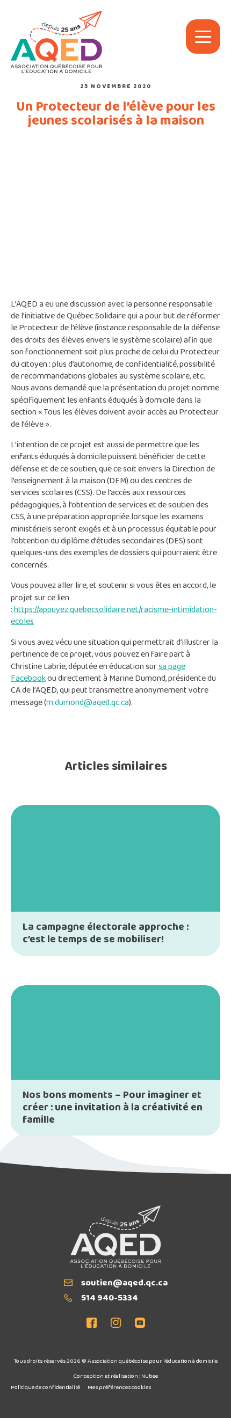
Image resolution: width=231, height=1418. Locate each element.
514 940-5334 (109, 1298)
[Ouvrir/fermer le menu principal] (203, 36)
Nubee (149, 1376)
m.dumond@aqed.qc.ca (87, 703)
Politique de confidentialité (45, 1388)
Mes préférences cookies (119, 1388)
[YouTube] (137, 1324)
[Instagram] (116, 1324)
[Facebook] (95, 1324)
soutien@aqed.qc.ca (124, 1283)
